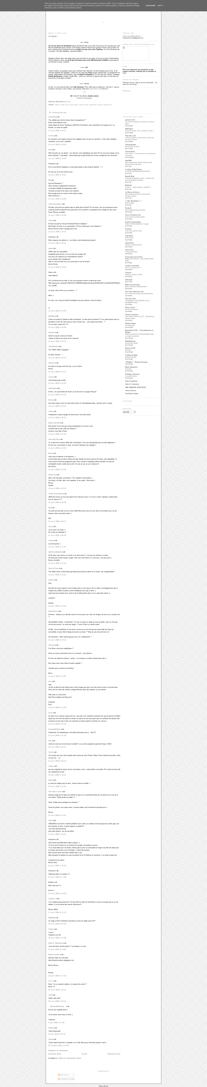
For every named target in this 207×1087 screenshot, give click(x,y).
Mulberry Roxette (130, 357)
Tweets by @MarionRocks (132, 36)
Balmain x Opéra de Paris (133, 245)
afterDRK (128, 160)
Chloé (62, 104)
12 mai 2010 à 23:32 (57, 1034)
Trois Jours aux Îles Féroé (133, 231)
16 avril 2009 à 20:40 (57, 893)
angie (50, 248)
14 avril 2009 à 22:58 (57, 469)
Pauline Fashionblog (133, 222)
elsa (49, 150)
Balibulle (128, 185)
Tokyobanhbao (130, 145)
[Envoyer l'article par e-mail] (71, 101)
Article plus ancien (113, 1054)
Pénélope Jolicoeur (132, 374)
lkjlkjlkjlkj (51, 316)
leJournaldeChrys (54, 729)
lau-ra (50, 713)
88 (49, 180)
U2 (111, 104)
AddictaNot (52, 388)
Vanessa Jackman (131, 314)
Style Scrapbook (131, 381)
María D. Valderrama (55, 943)
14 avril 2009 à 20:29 (57, 383)
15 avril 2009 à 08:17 (57, 521)
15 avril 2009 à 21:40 (57, 707)
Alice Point (129, 250)
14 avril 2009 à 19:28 (57, 267)
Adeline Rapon (130, 323)
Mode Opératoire (131, 367)
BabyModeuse (130, 341)
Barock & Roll (130, 348)
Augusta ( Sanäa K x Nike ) (134, 274)
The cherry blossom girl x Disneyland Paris (139, 293)
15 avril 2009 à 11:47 (57, 547)
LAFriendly (52, 117)
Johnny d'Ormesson (131, 309)
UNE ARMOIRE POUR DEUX (135, 387)
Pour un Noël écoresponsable (135, 217)
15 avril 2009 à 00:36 (57, 502)
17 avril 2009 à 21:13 (57, 912)
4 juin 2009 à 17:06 (56, 1022)
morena (51, 540)
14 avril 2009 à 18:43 (57, 144)
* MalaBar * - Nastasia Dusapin (136, 362)
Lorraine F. (52, 899)
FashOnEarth (53, 346)
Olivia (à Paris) (53, 568)
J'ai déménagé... (130, 325)
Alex (50, 741)
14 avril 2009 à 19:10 (57, 232)
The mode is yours (54, 791)
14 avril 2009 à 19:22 (57, 243)
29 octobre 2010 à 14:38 (58, 1045)
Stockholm (93, 104)
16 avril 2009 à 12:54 (57, 786)
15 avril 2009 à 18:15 (57, 606)
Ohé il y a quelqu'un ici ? (133, 268)
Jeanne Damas (130, 390)
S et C (50, 981)
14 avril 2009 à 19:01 (57, 175)
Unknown (51, 332)
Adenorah (128, 280)
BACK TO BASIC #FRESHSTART (136, 287)
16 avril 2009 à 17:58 (57, 877)
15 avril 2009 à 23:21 (57, 747)
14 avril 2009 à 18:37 (57, 130)
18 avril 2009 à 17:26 (57, 976)
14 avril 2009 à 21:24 (57, 434)
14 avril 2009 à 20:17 (57, 372)
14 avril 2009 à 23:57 (57, 488)
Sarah (50, 1039)
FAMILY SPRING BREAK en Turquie (137, 224)
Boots (57, 104)
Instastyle (128, 369)
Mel (49, 508)
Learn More (150, 5)
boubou (50, 580)
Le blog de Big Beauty (133, 169)
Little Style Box (53, 439)
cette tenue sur (98, 89)
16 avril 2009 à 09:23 (57, 761)
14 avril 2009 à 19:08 (57, 199)
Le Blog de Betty (131, 355)
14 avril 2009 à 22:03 (57, 448)
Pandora (128, 229)
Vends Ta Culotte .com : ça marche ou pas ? (139, 131)
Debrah (50, 1028)
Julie (50, 995)
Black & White (129, 203)
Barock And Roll (54, 423)
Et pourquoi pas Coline (133, 257)
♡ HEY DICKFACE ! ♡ (133, 201)
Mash (50, 453)
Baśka (50, 400)
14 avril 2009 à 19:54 (57, 311)
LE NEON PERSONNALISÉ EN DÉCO (137, 171)
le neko (50, 136)
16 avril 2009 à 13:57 (57, 815)
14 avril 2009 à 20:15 (57, 358)
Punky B (128, 208)
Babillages (129, 129)
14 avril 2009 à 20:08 (57, 327)
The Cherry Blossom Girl (134, 292)
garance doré (130, 120)
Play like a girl (130, 136)
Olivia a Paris (130, 307)
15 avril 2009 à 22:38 (57, 735)
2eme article (129, 238)
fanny (50, 526)
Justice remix (83, 104)
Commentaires (67, 1079)
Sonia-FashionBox (54, 204)
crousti (50, 377)
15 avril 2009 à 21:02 (57, 676)
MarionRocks (53, 611)
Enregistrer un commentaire (58, 1050)
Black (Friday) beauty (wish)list (135, 210)
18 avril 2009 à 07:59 (57, 924)
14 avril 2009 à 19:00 (57, 158)
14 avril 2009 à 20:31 (57, 406)
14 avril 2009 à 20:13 (57, 341)
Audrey (50, 766)
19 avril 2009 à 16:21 (57, 990)
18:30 (69, 101)
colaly (50, 411)
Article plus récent (54, 1054)
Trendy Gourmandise (55, 494)
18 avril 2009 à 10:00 (57, 938)
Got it (160, 5)
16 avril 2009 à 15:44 (57, 865)
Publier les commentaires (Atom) (69, 1058)
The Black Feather (131, 393)
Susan (100, 104)
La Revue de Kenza (132, 192)
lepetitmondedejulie (55, 552)
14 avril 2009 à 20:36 (57, 417)
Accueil (84, 1054)
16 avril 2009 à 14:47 (57, 834)
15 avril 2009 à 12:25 (57, 563)
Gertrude (128, 350)
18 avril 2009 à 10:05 (57, 949)
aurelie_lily (52, 475)
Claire (50, 820)
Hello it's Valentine (132, 384)
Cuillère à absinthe (132, 266)
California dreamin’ (131, 252)
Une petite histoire (131, 376)
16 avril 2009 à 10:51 (57, 775)
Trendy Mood (130, 151)
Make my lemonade (132, 285)
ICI (113, 87)
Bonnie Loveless (54, 954)
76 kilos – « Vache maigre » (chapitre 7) (138, 187)
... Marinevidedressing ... (57, 1006)
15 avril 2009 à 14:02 (57, 575)
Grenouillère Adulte (131, 343)
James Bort (129, 243)
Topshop (106, 104)
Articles (64, 1075)
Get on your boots (71, 104)
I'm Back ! (53, 36)
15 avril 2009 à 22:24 (57, 724)
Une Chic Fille (130, 299)
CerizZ (50, 752)
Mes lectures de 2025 (132, 146)
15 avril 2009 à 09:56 (57, 535)
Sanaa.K (128, 273)
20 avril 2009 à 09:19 (57, 1001)
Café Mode (129, 236)
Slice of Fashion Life (133, 215)
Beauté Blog (129, 176)
